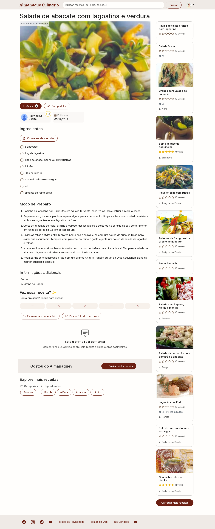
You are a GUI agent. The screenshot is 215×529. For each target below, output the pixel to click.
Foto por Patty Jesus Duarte (34, 23)
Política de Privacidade (70, 521)
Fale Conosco (121, 521)
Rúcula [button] (48, 392)
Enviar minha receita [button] (121, 366)
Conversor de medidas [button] (40, 138)
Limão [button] (97, 392)
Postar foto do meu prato (84, 316)
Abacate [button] (81, 392)
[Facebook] (24, 521)
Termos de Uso (98, 521)
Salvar (31, 106)
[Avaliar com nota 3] (85, 306)
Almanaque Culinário (39, 5)
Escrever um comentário (41, 316)
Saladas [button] (28, 392)
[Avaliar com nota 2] (59, 306)
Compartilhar (59, 106)
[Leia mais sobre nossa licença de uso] (135, 522)
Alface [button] (64, 392)
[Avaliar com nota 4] (111, 306)
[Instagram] (33, 521)
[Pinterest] (42, 521)
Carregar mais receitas (174, 502)
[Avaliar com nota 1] (32, 306)
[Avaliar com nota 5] (137, 306)
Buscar (174, 5)
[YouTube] (50, 521)
